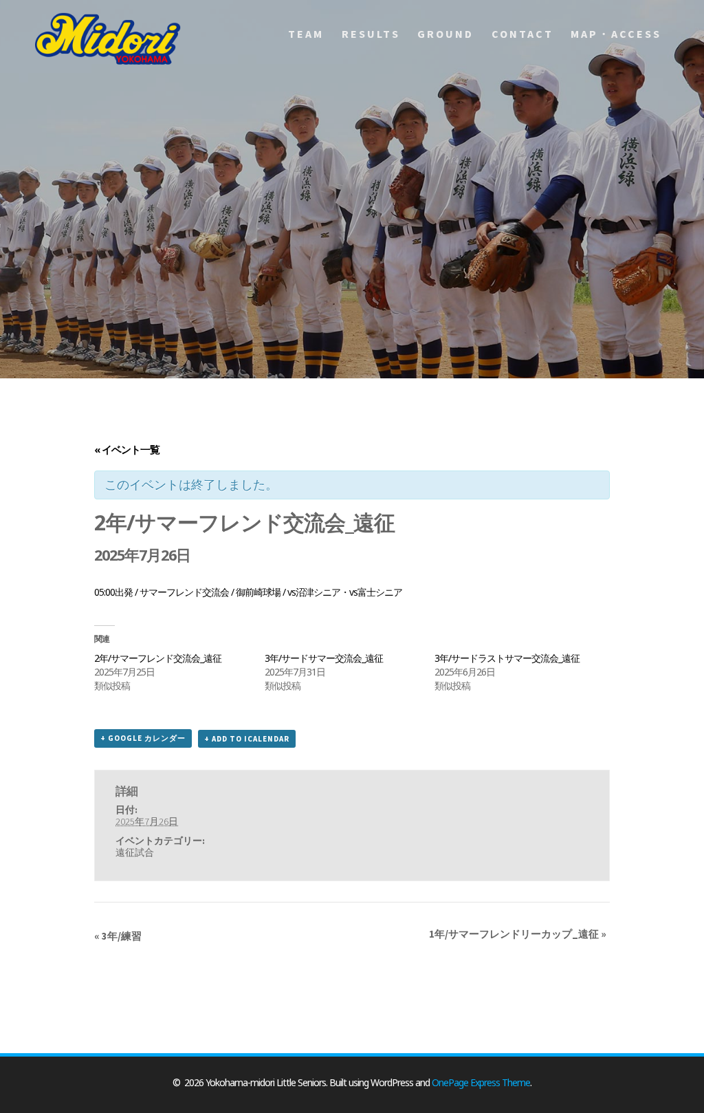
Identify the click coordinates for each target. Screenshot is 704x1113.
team (306, 34)
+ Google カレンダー (143, 738)
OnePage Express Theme (481, 1082)
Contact (522, 34)
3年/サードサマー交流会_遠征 (324, 657)
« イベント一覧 (127, 449)
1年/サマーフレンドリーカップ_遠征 (517, 933)
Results (371, 34)
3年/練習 (118, 935)
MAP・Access (616, 34)
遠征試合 (135, 852)
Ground (445, 34)
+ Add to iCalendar (246, 739)
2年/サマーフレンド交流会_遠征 (157, 657)
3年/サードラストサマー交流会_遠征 (507, 657)
